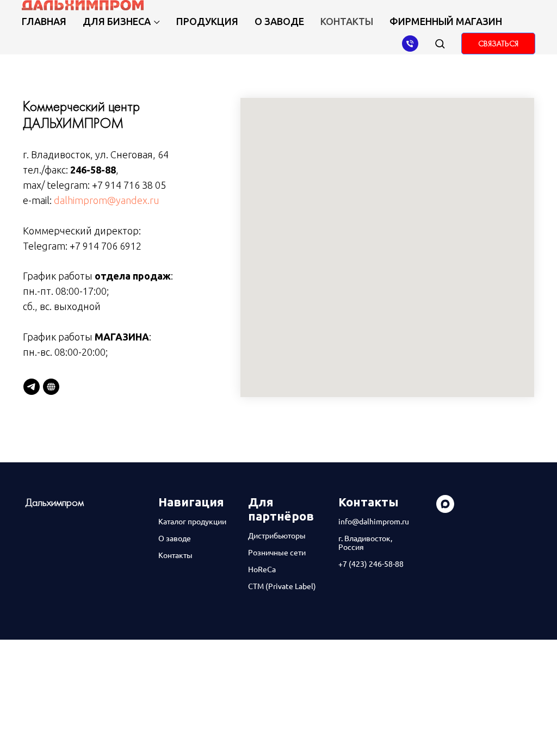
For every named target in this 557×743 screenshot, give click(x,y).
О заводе (174, 538)
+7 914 (85, 245)
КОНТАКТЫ (346, 21)
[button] (440, 43)
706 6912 (121, 245)
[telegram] (31, 387)
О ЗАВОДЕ (279, 21)
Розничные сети (277, 552)
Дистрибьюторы (277, 535)
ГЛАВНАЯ (44, 21)
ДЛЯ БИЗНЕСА (117, 21)
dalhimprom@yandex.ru (106, 200)
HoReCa (262, 569)
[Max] (445, 510)
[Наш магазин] (51, 387)
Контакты (175, 555)
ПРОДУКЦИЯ (207, 21)
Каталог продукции (192, 521)
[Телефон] (410, 43)
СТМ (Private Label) (282, 586)
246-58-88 (93, 169)
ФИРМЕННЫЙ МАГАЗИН (445, 21)
